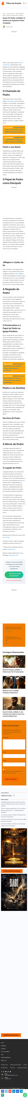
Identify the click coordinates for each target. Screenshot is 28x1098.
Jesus (16, 273)
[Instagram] (3, 1071)
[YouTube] (6, 1071)
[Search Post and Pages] (24, 3)
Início (2, 1042)
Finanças (3, 1045)
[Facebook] (1, 1071)
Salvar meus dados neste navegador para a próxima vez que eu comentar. (12, 772)
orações (3, 1048)
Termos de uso (4, 1064)
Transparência (4, 1067)
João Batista (10, 101)
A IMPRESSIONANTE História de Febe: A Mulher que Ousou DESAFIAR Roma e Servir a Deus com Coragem (13, 804)
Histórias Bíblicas (5, 1057)
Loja (2, 1054)
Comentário (6, 737)
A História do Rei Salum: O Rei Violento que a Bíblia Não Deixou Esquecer (14, 130)
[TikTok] (8, 1071)
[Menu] (26, 3)
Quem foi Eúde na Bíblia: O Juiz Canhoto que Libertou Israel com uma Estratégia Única (13, 714)
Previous (9, 631)
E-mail (5, 760)
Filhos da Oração (13, 3)
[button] (25, 1095)
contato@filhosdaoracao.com (11, 1075)
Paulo (9, 392)
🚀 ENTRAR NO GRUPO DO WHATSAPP (14, 575)
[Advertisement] (14, 47)
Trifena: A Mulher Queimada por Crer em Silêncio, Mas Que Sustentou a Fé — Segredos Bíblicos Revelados (13, 810)
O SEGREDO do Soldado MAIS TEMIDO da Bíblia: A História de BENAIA (14, 140)
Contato (25, 1064)
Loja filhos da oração (22, 1067)
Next (6, 643)
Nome (4, 752)
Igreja (20, 480)
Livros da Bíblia (5, 1051)
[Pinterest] (10, 1071)
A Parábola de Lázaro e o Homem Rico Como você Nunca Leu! (13, 638)
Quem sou (3, 1060)
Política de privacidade (15, 1064)
